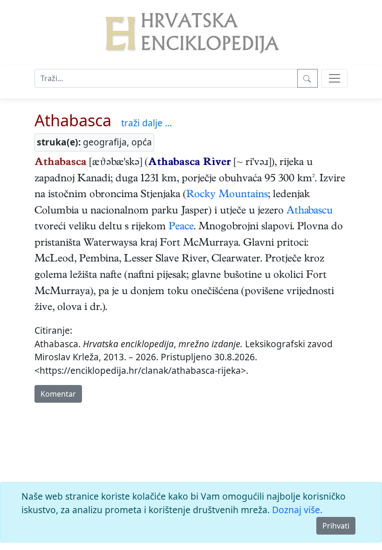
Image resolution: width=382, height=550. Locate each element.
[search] (334, 78)
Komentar (58, 394)
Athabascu (309, 211)
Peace (181, 227)
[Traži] (307, 78)
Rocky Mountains (227, 195)
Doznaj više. (297, 509)
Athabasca (72, 120)
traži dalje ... (146, 123)
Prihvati (335, 526)
